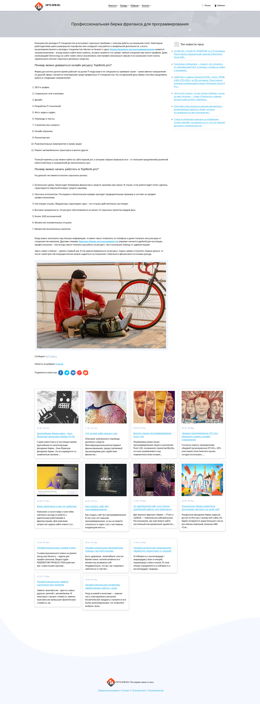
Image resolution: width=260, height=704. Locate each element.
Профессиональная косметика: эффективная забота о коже (102, 586)
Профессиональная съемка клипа (56, 548)
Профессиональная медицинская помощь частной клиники (104, 549)
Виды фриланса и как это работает (57, 506)
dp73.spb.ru (51, 356)
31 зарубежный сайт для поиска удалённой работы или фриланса (152, 508)
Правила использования (109, 690)
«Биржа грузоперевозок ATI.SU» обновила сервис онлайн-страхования (200, 436)
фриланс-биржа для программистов (98, 241)
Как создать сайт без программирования (97, 508)
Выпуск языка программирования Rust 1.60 (152, 435)
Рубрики (135, 5)
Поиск (207, 5)
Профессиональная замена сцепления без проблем (52, 583)
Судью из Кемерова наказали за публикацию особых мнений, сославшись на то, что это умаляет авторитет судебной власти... (199, 122)
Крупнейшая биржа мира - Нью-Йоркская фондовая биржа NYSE (56, 435)
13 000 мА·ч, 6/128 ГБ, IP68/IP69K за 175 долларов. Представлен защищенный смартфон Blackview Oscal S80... (199, 54)
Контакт (145, 5)
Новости (112, 5)
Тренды (123, 5)
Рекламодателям (156, 690)
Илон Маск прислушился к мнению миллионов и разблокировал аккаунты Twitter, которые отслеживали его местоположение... (198, 109)
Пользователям (139, 690)
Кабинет (221, 5)
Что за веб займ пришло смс (101, 433)
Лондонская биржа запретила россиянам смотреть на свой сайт (201, 508)
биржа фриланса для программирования (132, 49)
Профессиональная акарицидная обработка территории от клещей (152, 549)
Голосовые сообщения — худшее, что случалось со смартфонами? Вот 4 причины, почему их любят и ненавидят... (199, 67)
